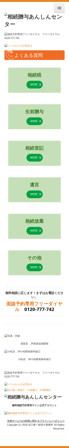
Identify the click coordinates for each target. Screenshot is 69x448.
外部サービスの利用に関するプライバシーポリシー (36, 420)
